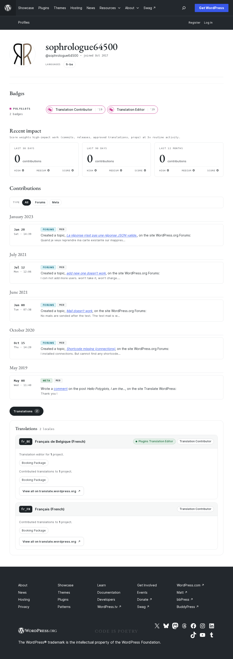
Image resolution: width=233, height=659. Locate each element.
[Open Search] (183, 8)
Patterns (64, 607)
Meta (55, 202)
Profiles (24, 22)
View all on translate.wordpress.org (49, 491)
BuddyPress (188, 607)
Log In (208, 22)
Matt (182, 592)
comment (61, 389)
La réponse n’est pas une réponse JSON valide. (101, 235)
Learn (101, 585)
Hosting (24, 599)
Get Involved (147, 585)
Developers (106, 599)
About (22, 585)
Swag (143, 607)
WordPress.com (190, 585)
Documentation (108, 592)
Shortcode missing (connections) (90, 349)
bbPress (185, 599)
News (22, 592)
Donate (144, 599)
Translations (25, 411)
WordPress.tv (109, 607)
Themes (64, 592)
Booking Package (34, 463)
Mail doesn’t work (79, 311)
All (26, 202)
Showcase (65, 585)
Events (142, 592)
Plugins (63, 599)
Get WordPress (211, 8)
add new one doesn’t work (86, 273)
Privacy (23, 607)
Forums (40, 202)
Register (194, 22)
